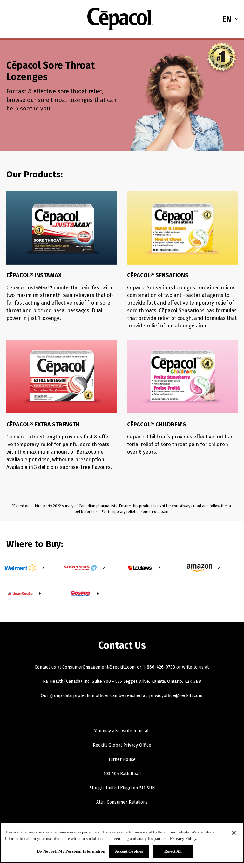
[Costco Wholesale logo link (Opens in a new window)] (80, 593)
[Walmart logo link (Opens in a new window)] (20, 567)
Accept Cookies (129, 851)
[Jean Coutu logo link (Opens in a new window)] (20, 593)
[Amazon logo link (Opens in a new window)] (199, 567)
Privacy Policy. (183, 838)
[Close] (234, 833)
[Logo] (120, 19)
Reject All (173, 851)
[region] (122, 843)
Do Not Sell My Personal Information (71, 851)
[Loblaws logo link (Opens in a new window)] (139, 567)
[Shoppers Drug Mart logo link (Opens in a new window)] (80, 567)
